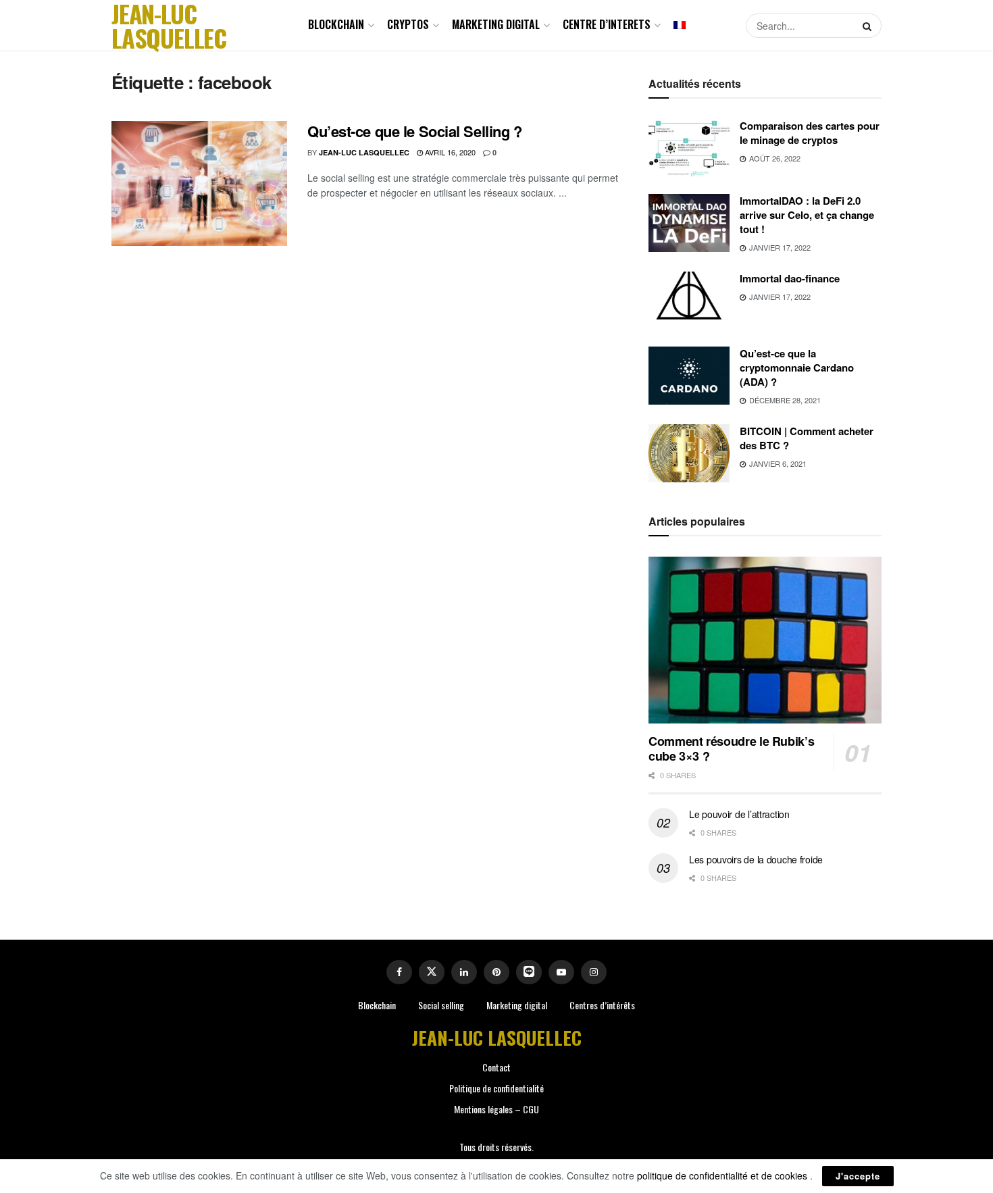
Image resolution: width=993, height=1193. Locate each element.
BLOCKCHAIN (336, 24)
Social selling (441, 1005)
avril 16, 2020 (449, 152)
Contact (496, 1067)
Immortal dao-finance (790, 278)
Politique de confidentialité (496, 1088)
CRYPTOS (408, 24)
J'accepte (858, 1175)
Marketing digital (516, 1005)
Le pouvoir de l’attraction (739, 814)
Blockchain (377, 1005)
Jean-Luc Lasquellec (364, 152)
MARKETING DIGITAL (496, 24)
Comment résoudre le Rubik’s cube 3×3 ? (731, 748)
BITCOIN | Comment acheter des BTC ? (806, 438)
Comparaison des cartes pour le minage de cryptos (810, 132)
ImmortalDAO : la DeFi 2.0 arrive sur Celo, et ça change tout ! (807, 214)
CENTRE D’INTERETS (607, 24)
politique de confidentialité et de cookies (723, 1175)
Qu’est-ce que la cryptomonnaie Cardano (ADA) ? (797, 367)
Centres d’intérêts (602, 1005)
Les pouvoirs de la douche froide (756, 859)
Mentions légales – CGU (496, 1109)
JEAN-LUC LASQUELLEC (168, 25)
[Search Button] (869, 26)
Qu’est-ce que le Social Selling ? (414, 131)
